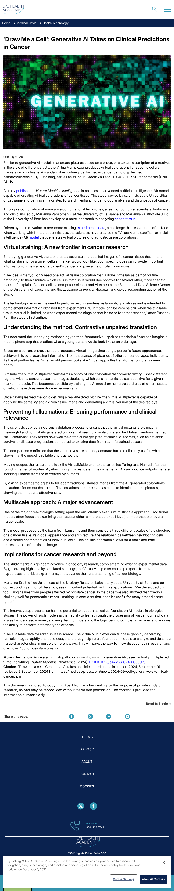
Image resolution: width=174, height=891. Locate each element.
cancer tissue (125, 219)
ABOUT (87, 762)
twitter (90, 716)
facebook (72, 716)
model (34, 237)
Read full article (158, 704)
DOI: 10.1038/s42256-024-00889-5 (117, 662)
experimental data (91, 228)
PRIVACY (87, 749)
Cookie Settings (123, 879)
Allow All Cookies (153, 879)
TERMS (87, 737)
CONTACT (87, 774)
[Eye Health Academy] (13, 9)
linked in (108, 716)
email (128, 716)
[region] (87, 872)
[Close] (163, 862)
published (24, 191)
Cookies (87, 786)
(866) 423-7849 (95, 827)
